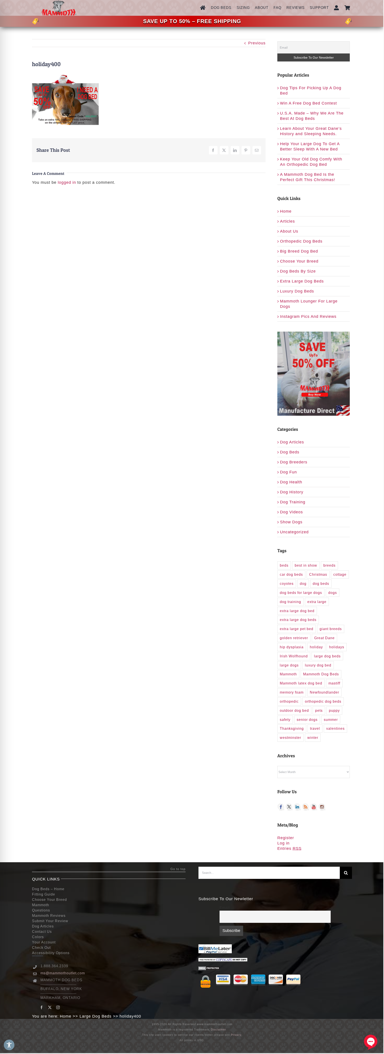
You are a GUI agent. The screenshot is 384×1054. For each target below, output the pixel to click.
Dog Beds (289, 452)
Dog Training (292, 502)
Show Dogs (291, 522)
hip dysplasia (292, 647)
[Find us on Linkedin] (297, 806)
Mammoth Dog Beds (321, 674)
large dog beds (327, 656)
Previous (257, 43)
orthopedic (289, 701)
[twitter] (50, 1007)
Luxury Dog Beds (297, 291)
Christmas (318, 574)
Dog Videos (291, 512)
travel (315, 728)
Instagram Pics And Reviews (308, 316)
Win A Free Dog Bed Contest (308, 103)
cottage (339, 574)
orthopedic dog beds (323, 701)
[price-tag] (35, 20)
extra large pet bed (296, 629)
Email (225, 908)
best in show (306, 565)
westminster (290, 738)
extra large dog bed (297, 611)
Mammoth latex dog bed (301, 683)
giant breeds (331, 629)
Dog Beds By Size (298, 271)
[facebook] (42, 1007)
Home (286, 211)
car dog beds (291, 574)
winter (312, 738)
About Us (289, 231)
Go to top (178, 869)
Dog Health (291, 482)
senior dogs (307, 720)
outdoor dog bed (294, 710)
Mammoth (288, 674)
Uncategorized (294, 532)
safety (285, 720)
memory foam (292, 692)
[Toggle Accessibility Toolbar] (9, 1045)
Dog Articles (292, 442)
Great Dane (324, 638)
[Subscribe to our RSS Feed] (305, 806)
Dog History (291, 492)
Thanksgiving (292, 728)
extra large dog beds (298, 620)
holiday (316, 647)
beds (284, 565)
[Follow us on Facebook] (280, 806)
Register (285, 838)
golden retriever (294, 638)
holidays (336, 647)
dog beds (321, 583)
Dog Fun (288, 472)
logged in (67, 182)
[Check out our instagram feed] (322, 806)
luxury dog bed (318, 665)
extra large (316, 602)
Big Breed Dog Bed (299, 251)
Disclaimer (218, 1029)
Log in (283, 843)
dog (303, 583)
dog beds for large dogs (301, 593)
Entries (289, 848)
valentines (335, 728)
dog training (290, 602)
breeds (329, 565)
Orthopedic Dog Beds (301, 241)
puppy (334, 710)
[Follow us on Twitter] (289, 806)
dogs (332, 593)
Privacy (236, 1034)
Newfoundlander (324, 692)
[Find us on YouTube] (313, 806)
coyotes (287, 583)
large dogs (289, 665)
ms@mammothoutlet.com (62, 973)
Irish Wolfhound (294, 656)
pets (319, 710)
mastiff (334, 683)
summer (331, 720)
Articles (287, 221)
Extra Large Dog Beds (302, 281)
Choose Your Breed (299, 261)
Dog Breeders (293, 462)
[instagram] (58, 1007)
